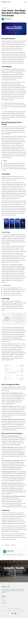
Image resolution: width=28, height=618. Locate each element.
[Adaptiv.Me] (6, 2)
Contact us (4, 603)
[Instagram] (13, 613)
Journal (3, 600)
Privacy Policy (15, 610)
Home (3, 598)
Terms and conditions (8, 610)
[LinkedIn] (15, 613)
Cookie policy (21, 610)
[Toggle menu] (25, 2)
